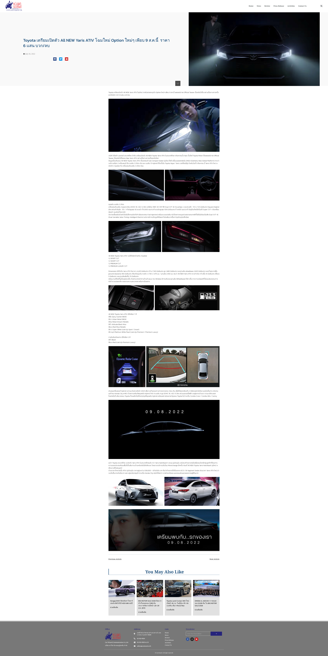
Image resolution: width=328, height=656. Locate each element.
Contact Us (302, 6)
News (259, 6)
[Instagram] (192, 639)
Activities (291, 6)
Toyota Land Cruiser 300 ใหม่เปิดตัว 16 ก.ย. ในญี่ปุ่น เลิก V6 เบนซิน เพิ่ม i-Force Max (178, 603)
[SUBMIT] (216, 634)
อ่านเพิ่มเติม (114, 607)
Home (251, 6)
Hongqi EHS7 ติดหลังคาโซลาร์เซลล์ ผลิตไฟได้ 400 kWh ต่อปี (121, 602)
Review (267, 6)
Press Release (279, 6)
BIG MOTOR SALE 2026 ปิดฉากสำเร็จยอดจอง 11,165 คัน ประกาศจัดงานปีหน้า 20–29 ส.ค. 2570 (149, 604)
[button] (321, 6)
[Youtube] (66, 59)
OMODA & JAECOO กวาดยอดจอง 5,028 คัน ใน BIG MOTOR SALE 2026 (206, 603)
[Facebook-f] (187, 639)
